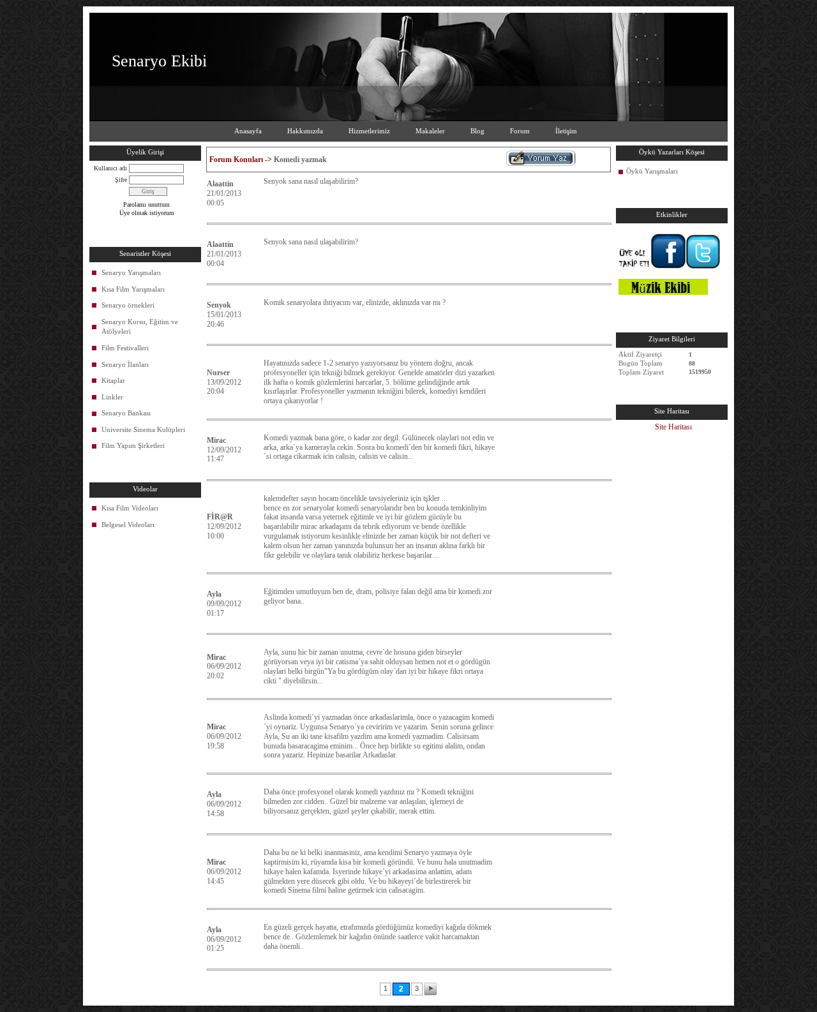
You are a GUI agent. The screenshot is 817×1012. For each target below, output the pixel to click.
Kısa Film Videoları (129, 508)
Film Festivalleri (125, 348)
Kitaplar (113, 380)
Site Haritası (673, 426)
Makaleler (430, 131)
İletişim (566, 131)
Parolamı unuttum (146, 204)
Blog (477, 131)
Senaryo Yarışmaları (131, 272)
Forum (520, 131)
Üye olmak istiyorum (146, 212)
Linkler (112, 397)
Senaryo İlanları (125, 364)
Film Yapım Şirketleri (133, 445)
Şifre (121, 179)
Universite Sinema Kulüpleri (143, 429)
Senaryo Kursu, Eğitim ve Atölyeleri (139, 327)
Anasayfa (248, 131)
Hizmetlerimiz (369, 131)
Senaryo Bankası (126, 413)
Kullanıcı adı (110, 168)
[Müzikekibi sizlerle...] (663, 292)
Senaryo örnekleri (127, 305)
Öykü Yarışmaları (652, 171)
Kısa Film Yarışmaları (133, 289)
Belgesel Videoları (127, 524)
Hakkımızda (305, 131)
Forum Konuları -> (241, 159)
